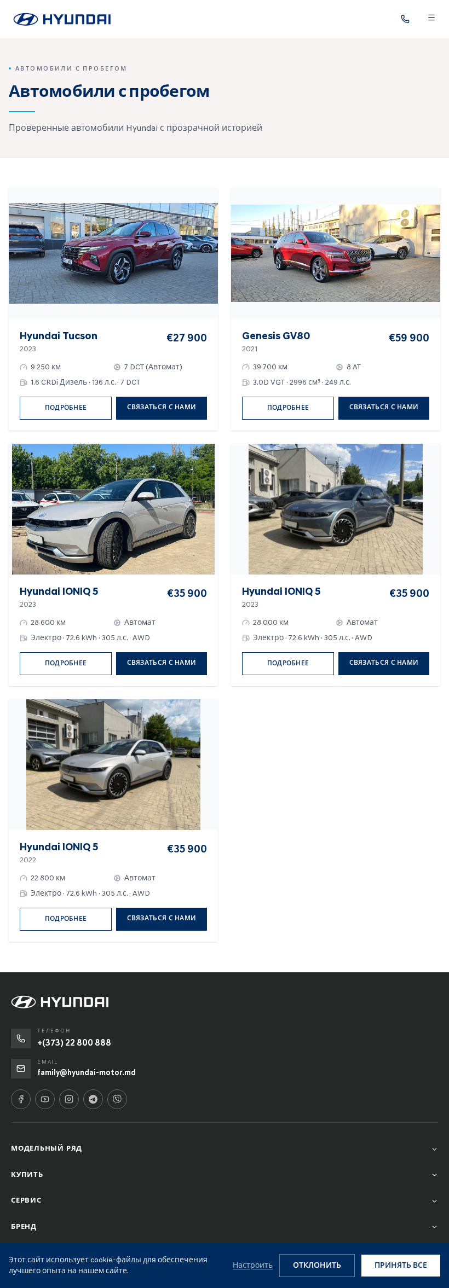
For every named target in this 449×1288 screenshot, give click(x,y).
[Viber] (117, 1099)
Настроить (253, 1265)
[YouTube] (45, 1099)
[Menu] (431, 19)
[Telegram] (93, 1099)
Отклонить (317, 1265)
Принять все (401, 1265)
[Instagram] (69, 1099)
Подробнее (66, 407)
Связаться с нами (162, 407)
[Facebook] (21, 1099)
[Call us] (405, 19)
